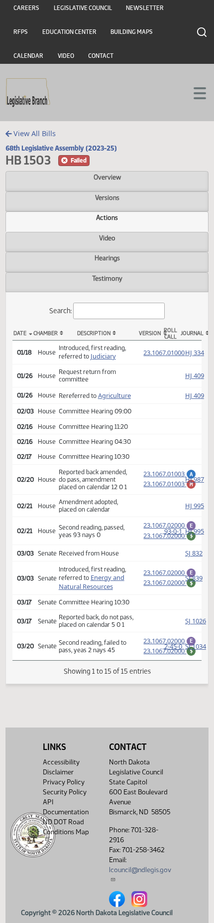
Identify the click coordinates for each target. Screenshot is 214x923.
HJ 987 (194, 479)
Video (66, 55)
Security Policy (65, 792)
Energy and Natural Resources (91, 582)
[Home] (28, 93)
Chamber (43, 333)
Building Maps (131, 31)
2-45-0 (173, 646)
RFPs (20, 31)
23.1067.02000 (169, 525)
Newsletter (145, 7)
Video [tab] (107, 238)
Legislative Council (83, 7)
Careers (26, 7)
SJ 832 (194, 553)
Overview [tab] (107, 177)
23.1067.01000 (164, 352)
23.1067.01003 (169, 473)
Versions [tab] (107, 197)
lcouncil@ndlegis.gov (140, 870)
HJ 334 (194, 352)
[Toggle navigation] (194, 92)
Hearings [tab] (107, 258)
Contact (100, 55)
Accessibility (61, 762)
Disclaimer (58, 772)
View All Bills (33, 133)
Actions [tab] (107, 217)
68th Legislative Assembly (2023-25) (61, 148)
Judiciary (103, 356)
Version (149, 333)
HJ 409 (194, 375)
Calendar (28, 55)
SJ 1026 (195, 620)
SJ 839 (194, 577)
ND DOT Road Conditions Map (66, 827)
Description (93, 333)
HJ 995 (194, 505)
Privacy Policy (64, 782)
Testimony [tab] (107, 278)
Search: (60, 310)
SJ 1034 (195, 646)
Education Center (69, 31)
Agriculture (114, 395)
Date (19, 333)
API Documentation (66, 807)
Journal (191, 333)
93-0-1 (173, 531)
